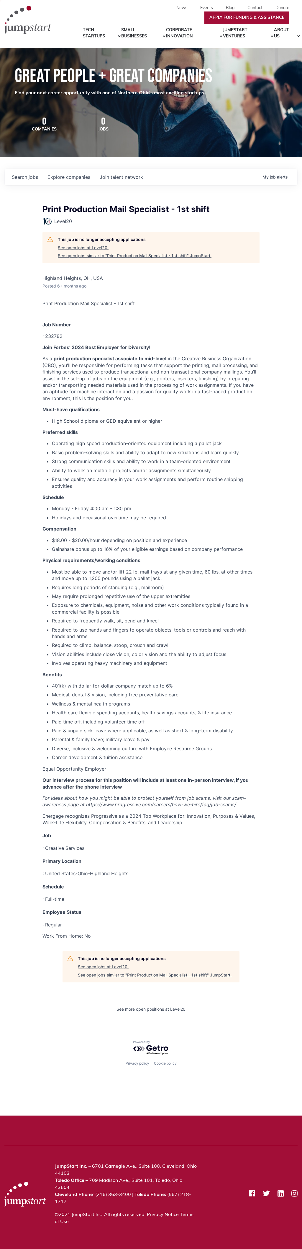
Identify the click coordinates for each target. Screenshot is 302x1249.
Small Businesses (134, 33)
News (181, 8)
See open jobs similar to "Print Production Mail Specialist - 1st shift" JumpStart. (134, 255)
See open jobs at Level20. (83, 247)
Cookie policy (165, 1063)
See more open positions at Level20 (151, 1009)
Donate (282, 8)
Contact (254, 8)
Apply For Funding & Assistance (246, 18)
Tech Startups (94, 33)
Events (206, 8)
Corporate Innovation (179, 33)
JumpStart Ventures (235, 33)
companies (68, 177)
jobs (25, 177)
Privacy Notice (163, 1214)
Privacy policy (137, 1063)
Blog (230, 8)
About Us (281, 33)
